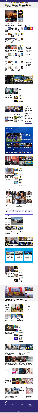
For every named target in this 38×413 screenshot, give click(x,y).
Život (5, 406)
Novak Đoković (15, 130)
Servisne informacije (7, 318)
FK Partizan (14, 2)
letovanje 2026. (17, 2)
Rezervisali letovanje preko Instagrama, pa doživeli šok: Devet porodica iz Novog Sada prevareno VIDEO (28, 257)
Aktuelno (20, 177)
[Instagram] (31, 28)
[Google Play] (30, 406)
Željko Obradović (20, 130)
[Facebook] (25, 28)
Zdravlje (9, 404)
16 (13, 75)
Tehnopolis (12, 33)
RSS (21, 408)
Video (17, 404)
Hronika (18, 318)
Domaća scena (20, 329)
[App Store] (30, 407)
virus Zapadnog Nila (26, 2)
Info (5, 33)
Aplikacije (22, 407)
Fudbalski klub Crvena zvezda (10, 130)
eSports (13, 404)
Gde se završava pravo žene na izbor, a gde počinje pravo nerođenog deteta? (14, 300)
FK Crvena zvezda (21, 2)
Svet (19, 91)
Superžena (10, 406)
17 (16, 10)
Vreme (26, 304)
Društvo (20, 96)
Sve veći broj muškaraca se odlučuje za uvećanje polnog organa (28, 293)
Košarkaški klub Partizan (26, 130)
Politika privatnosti (23, 406)
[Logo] (6, 0)
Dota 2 (6, 331)
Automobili (25, 80)
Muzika (19, 279)
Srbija (8, 116)
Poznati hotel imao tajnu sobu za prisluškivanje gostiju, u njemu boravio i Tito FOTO (10, 257)
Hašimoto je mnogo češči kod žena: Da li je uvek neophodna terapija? (28, 300)
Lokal (12, 406)
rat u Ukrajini (10, 2)
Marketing (22, 404)
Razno (19, 88)
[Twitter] (28, 28)
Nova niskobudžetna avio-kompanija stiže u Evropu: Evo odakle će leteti (19, 257)
